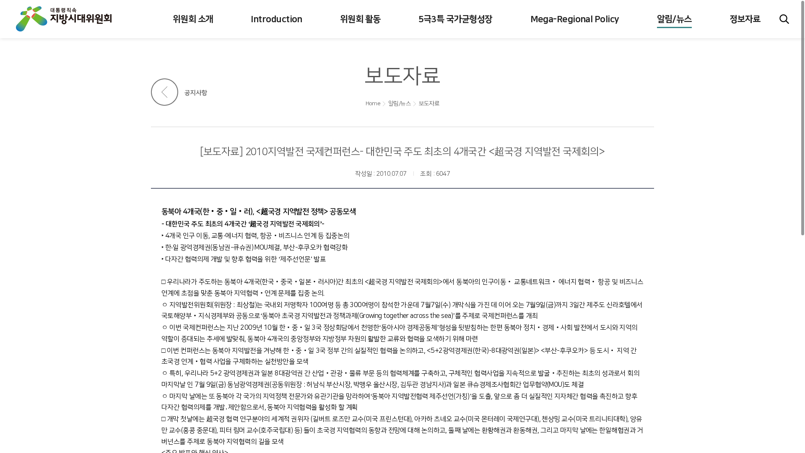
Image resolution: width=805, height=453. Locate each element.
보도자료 (429, 103)
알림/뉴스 (399, 103)
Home (373, 103)
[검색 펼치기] (784, 19)
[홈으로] (72, 19)
